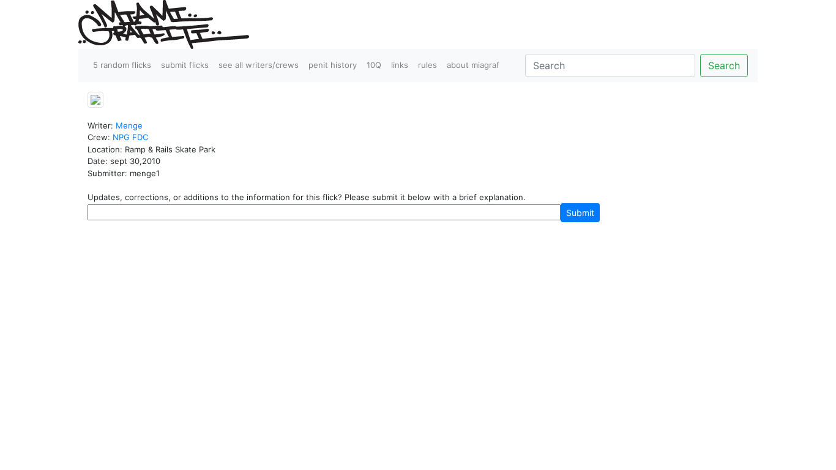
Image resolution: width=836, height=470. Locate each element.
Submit (580, 212)
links (399, 65)
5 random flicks (122, 65)
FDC (140, 137)
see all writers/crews (258, 65)
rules (427, 65)
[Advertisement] (418, 249)
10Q (374, 65)
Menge (129, 125)
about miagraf (473, 65)
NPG (121, 137)
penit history (332, 65)
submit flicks (185, 65)
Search (724, 65)
